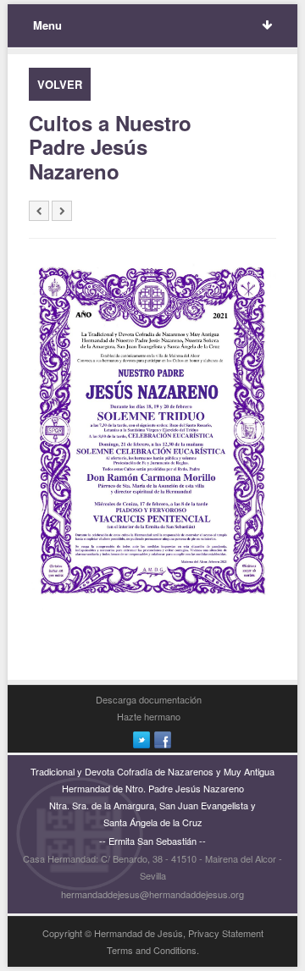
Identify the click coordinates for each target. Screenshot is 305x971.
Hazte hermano (148, 716)
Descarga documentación (149, 699)
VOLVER (59, 84)
